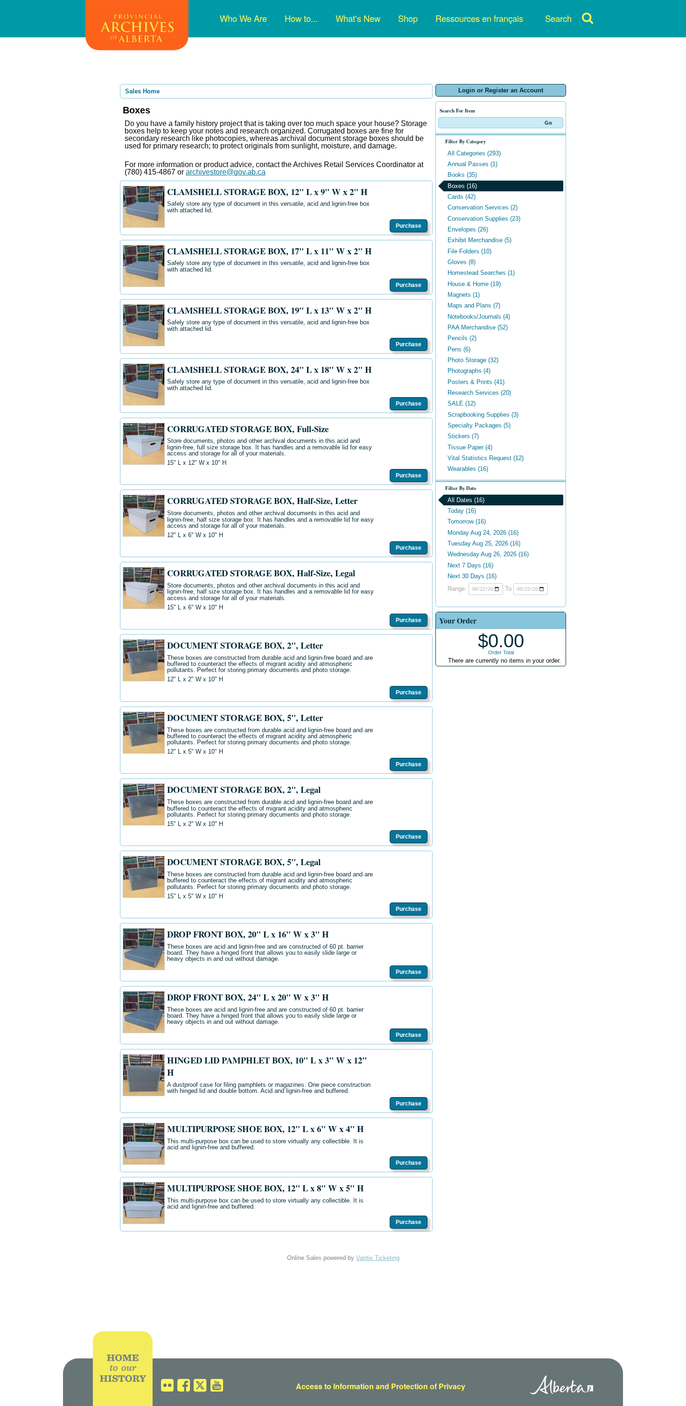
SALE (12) (462, 403)
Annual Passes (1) (472, 164)
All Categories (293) (474, 153)
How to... (301, 18)
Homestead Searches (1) (481, 272)
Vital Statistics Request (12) (486, 458)
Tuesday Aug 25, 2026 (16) (484, 543)
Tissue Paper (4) (470, 447)
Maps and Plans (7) (474, 305)
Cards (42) (462, 196)
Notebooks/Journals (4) (479, 316)
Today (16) (462, 510)
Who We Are (243, 18)
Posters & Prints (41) (476, 381)
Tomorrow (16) (467, 521)
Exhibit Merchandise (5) (479, 240)
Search (558, 18)
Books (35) (462, 174)
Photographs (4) (469, 370)
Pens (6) (459, 349)
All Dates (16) (466, 500)
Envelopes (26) (468, 229)
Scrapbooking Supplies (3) (483, 414)
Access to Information (335, 1386)
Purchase (408, 226)
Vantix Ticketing (377, 1257)
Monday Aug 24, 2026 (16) (483, 532)
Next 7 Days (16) (470, 565)
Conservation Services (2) (483, 207)
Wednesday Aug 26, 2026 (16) (488, 554)
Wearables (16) (468, 468)
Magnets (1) (464, 294)
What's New (358, 18)
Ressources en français (479, 18)
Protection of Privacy (428, 1386)
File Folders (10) (469, 251)
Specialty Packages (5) (479, 425)
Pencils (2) (462, 338)
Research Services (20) (479, 392)
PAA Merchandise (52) (478, 327)
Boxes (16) (462, 185)
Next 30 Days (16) (472, 576)
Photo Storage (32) (473, 360)
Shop (408, 18)
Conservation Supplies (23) (484, 218)
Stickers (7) (463, 436)
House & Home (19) (474, 283)
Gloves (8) (462, 262)
